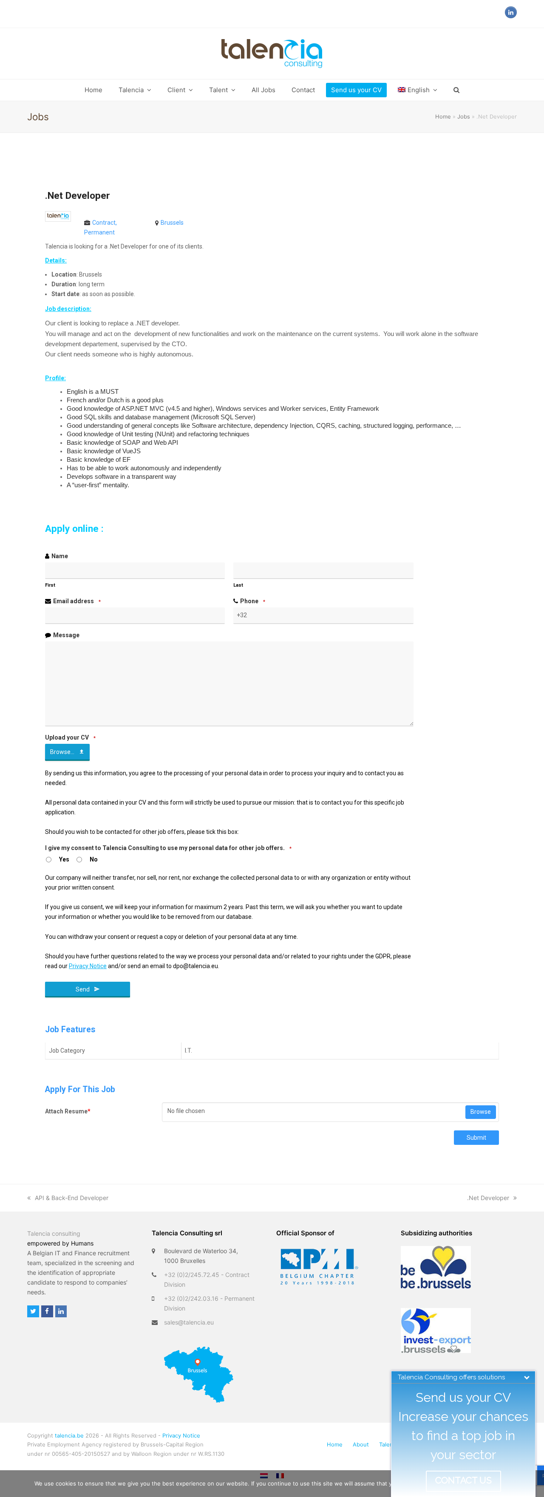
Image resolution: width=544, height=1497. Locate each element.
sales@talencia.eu (189, 1322)
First (50, 585)
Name (59, 556)
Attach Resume (68, 1111)
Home (443, 116)
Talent (387, 1444)
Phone (252, 601)
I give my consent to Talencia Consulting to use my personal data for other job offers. (168, 848)
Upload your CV (70, 737)
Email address (77, 601)
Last (238, 585)
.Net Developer (488, 1197)
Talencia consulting (53, 1233)
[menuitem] (418, 90)
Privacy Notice (181, 1435)
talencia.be (69, 1435)
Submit (476, 1137)
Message (66, 635)
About (361, 1444)
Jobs (463, 116)
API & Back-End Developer (71, 1197)
